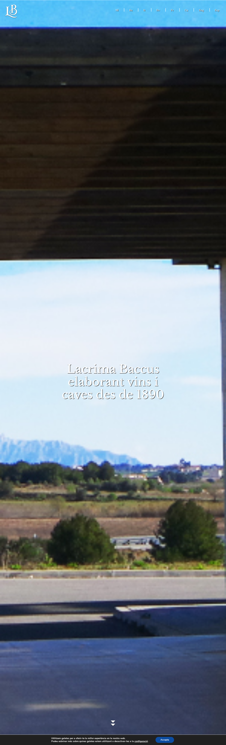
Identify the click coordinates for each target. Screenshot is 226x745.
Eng (201, 10)
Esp (217, 10)
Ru (130, 10)
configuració (141, 741)
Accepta (164, 739)
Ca (186, 10)
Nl (116, 10)
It (144, 10)
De (158, 10)
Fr (172, 10)
